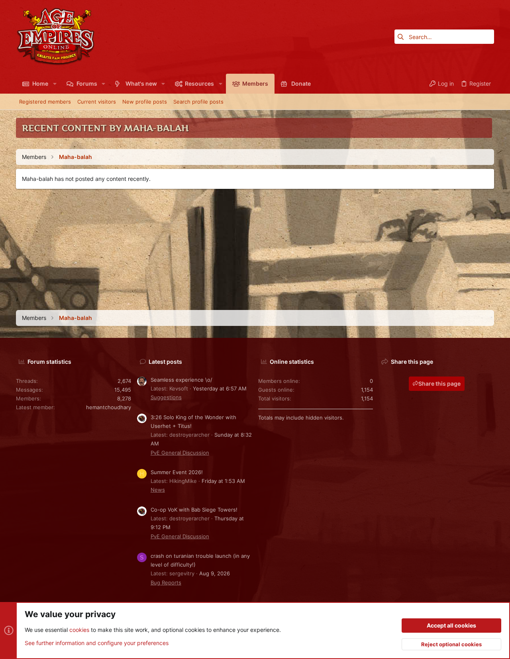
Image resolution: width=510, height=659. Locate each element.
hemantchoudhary (108, 407)
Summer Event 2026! (177, 472)
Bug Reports (166, 582)
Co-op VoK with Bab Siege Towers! (194, 509)
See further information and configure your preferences (97, 642)
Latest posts (165, 361)
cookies (79, 629)
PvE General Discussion (180, 452)
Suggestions (166, 397)
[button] (54, 84)
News (158, 489)
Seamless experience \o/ (181, 380)
